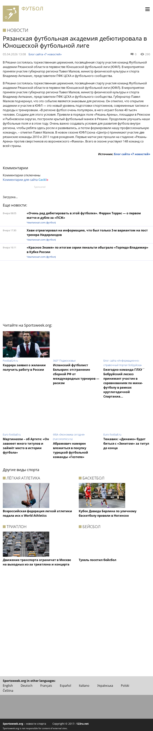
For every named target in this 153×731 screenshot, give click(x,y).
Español (65, 686)
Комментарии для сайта (25, 180)
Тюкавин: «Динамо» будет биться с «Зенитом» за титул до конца (126, 443)
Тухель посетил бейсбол (97, 560)
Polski (125, 686)
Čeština (8, 691)
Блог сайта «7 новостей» (45, 54)
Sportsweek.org (13, 723)
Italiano (84, 686)
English (8, 686)
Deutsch (26, 686)
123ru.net (82, 723)
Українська (105, 686)
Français (46, 686)
